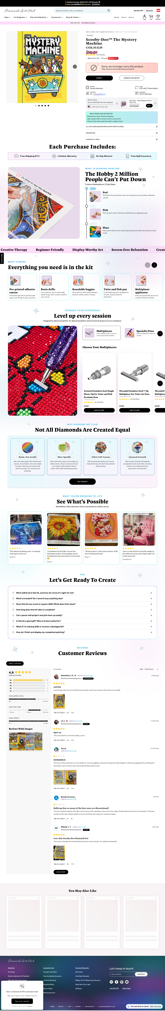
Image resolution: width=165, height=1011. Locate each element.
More (130, 17)
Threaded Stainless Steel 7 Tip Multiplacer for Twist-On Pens (134, 392)
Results (116, 17)
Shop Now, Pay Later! (82, 984)
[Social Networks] (111, 982)
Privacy (61, 1006)
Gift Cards (79, 972)
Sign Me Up (141, 974)
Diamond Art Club (109, 1006)
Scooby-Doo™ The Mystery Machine (125, 32)
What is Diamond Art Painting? (18, 976)
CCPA (69, 1006)
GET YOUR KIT (82, 482)
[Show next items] (154, 265)
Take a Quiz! (126, 988)
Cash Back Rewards (82, 976)
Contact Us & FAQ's (50, 972)
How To (123, 17)
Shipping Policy (48, 984)
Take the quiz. (155, 1006)
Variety (99, 78)
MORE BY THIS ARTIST (132, 78)
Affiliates (78, 989)
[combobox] (83, 10)
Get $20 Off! (138, 11)
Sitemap (78, 1006)
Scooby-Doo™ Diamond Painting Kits (101, 32)
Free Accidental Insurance (52, 976)
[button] (75, 67)
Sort (141, 669)
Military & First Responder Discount (87, 980)
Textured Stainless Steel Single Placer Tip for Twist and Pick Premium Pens (99, 394)
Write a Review (16, 664)
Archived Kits (89, 1006)
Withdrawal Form (49, 993)
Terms (52, 1006)
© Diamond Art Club (89, 399)
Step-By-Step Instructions (17, 980)
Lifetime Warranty (49, 980)
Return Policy (48, 989)
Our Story (11, 972)
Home (87, 32)
